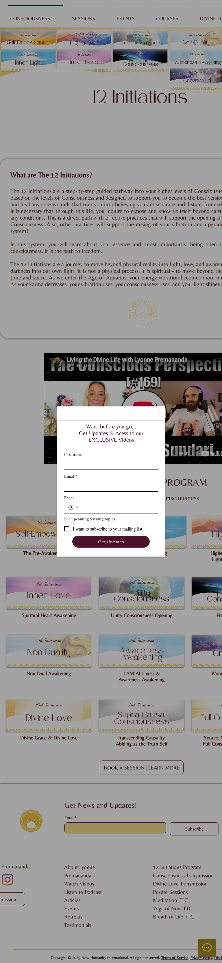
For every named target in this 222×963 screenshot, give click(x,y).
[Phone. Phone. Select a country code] (73, 507)
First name (73, 454)
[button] (159, 413)
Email (70, 476)
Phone (69, 497)
